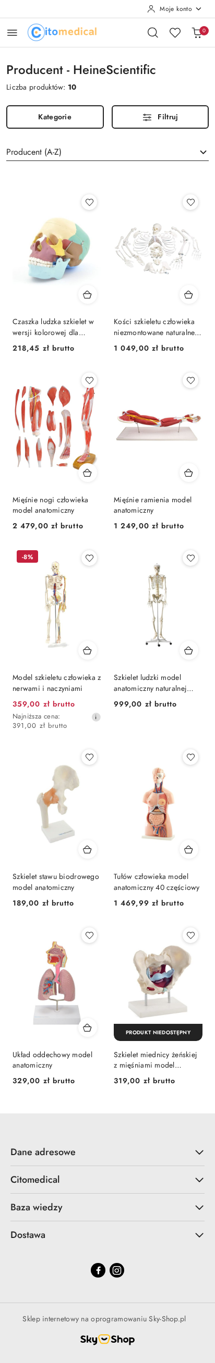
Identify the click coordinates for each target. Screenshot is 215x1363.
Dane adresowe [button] (43, 1152)
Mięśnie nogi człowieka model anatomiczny (50, 504)
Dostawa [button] (27, 1235)
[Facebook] (98, 1270)
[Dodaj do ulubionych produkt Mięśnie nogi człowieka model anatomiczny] (89, 380)
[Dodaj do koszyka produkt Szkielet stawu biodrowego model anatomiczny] (87, 849)
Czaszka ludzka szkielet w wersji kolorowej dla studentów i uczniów (53, 326)
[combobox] (107, 152)
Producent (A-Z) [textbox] (34, 152)
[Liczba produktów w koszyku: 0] (196, 32)
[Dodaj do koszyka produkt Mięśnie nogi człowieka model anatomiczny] (87, 472)
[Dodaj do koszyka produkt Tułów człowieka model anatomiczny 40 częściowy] (189, 849)
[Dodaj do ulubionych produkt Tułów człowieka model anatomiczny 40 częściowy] (190, 757)
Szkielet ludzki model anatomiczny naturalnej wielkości (150, 682)
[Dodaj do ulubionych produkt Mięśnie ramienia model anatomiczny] (190, 380)
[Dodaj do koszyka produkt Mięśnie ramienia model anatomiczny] (189, 472)
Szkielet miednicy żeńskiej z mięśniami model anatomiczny (155, 1059)
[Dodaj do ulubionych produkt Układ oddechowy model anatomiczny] (89, 935)
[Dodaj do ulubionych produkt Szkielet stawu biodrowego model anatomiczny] (89, 757)
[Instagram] (117, 1270)
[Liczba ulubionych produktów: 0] (175, 32)
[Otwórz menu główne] (12, 33)
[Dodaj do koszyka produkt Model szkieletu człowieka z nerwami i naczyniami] (87, 650)
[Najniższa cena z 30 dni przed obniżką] (96, 717)
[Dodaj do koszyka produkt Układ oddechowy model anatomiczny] (87, 1027)
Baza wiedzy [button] (36, 1207)
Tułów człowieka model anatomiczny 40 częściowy (157, 881)
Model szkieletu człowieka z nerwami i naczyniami (57, 682)
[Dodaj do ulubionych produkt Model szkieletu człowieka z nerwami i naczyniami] (89, 558)
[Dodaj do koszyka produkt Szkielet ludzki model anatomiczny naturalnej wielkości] (189, 650)
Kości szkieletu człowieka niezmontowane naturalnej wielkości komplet (155, 326)
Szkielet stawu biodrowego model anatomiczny (56, 881)
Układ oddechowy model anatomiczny (52, 1059)
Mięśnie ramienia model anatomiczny (153, 504)
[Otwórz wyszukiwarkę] (153, 32)
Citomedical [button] (34, 1179)
